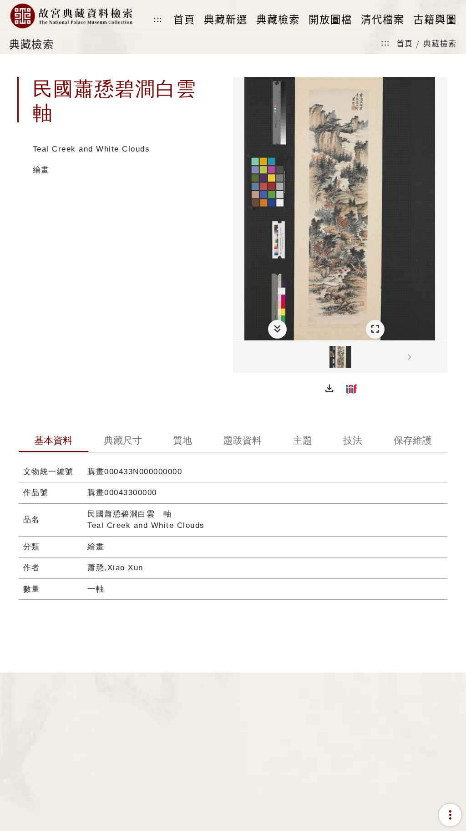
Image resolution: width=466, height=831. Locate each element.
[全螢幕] (375, 329)
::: (157, 19)
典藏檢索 (440, 43)
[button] (329, 389)
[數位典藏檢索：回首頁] (70, 16)
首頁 (404, 43)
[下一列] (440, 357)
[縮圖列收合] (277, 329)
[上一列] (240, 357)
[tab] (53, 441)
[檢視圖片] (340, 356)
